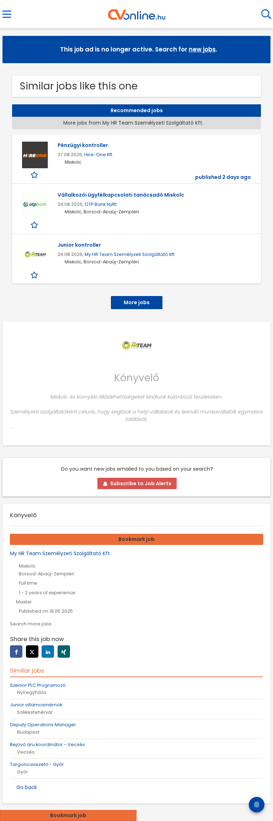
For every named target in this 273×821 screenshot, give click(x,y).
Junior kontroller (79, 244)
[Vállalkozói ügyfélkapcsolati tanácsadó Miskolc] (35, 204)
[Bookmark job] (35, 175)
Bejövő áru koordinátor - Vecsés (47, 744)
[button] (259, 49)
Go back (26, 787)
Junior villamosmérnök (36, 705)
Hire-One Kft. (98, 155)
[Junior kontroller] (35, 254)
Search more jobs (31, 624)
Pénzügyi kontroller (83, 145)
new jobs (202, 49)
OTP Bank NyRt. (101, 204)
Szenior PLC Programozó (38, 685)
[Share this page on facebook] (16, 651)
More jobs (137, 302)
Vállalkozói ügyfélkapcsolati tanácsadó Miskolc (121, 194)
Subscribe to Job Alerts (140, 483)
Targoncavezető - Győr (37, 764)
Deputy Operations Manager (43, 725)
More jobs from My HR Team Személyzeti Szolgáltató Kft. (133, 122)
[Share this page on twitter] (32, 651)
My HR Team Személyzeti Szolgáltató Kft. (130, 254)
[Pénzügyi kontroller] (35, 155)
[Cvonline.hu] (136, 12)
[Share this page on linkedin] (48, 651)
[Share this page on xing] (64, 651)
